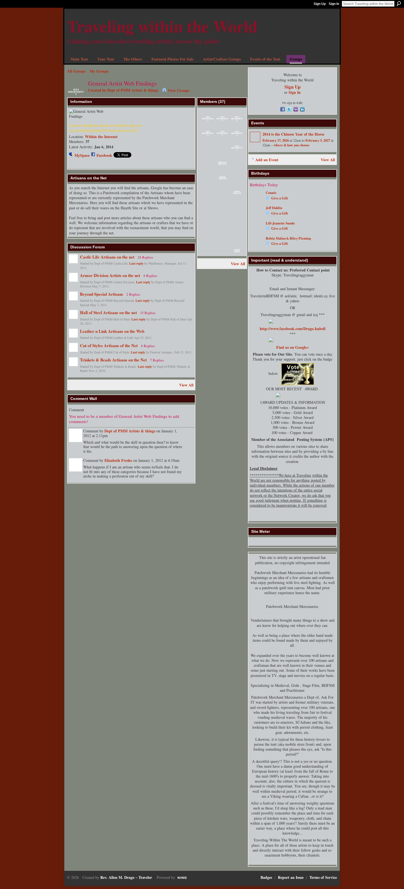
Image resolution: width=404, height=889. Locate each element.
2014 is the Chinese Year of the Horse (293, 134)
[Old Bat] (236, 179)
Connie (271, 192)
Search (399, 3)
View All (186, 385)
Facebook (104, 155)
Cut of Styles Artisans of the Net (109, 345)
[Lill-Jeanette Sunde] (207, 179)
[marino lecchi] (236, 223)
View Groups (178, 90)
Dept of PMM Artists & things (132, 90)
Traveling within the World (162, 26)
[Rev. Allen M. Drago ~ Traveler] (222, 237)
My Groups (99, 71)
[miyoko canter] (222, 193)
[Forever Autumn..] (207, 150)
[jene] (236, 237)
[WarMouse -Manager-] (222, 150)
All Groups (76, 71)
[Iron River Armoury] (207, 164)
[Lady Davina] (222, 223)
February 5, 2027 (317, 140)
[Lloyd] (222, 252)
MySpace (82, 155)
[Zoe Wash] (236, 208)
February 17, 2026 (275, 140)
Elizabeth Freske (118, 460)
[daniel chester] (236, 164)
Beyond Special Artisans (101, 294)
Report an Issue (291, 877)
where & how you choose (291, 144)
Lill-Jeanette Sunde (280, 223)
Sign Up (320, 4)
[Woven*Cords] (222, 208)
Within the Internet (101, 136)
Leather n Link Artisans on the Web (112, 331)
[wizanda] (207, 252)
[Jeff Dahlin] (256, 216)
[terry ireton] (207, 237)
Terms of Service (323, 877)
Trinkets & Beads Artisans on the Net (113, 360)
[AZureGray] (207, 223)
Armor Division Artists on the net (110, 275)
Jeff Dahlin (274, 207)
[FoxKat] (207, 208)
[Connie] (256, 201)
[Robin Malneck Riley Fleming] (256, 246)
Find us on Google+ (292, 347)
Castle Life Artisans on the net (107, 257)
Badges (266, 877)
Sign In (334, 4)
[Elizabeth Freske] (207, 193)
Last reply (136, 263)
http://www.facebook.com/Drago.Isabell (292, 328)
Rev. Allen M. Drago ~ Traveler (126, 877)
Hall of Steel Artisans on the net (108, 312)
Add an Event (266, 160)
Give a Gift (279, 198)
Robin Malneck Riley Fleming (288, 238)
